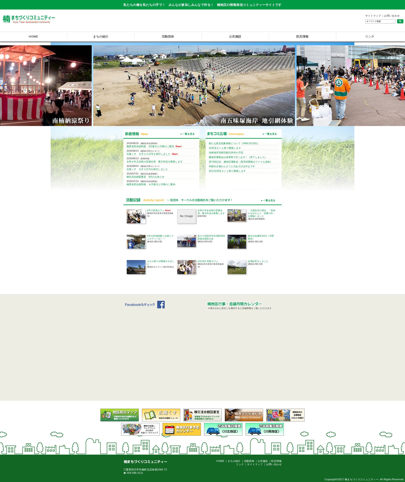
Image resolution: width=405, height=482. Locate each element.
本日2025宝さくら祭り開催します (227, 171)
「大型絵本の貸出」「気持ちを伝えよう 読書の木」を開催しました (261, 213)
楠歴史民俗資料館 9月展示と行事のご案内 (151, 146)
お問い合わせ (392, 15)
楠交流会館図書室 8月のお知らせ (145, 176)
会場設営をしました (258, 261)
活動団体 (168, 36)
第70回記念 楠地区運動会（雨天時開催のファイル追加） (240, 161)
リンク (369, 36)
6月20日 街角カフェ (208, 261)
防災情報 (302, 36)
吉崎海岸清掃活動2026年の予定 (226, 152)
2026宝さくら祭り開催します (225, 148)
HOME (33, 36)
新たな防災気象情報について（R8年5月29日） (234, 143)
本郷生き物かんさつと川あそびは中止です (232, 166)
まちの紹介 (100, 36)
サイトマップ (373, 15)
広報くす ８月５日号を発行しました (147, 169)
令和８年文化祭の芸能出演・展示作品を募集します (155, 161)
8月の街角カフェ (155, 210)
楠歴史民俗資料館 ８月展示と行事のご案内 (151, 184)
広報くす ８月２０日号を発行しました (149, 154)
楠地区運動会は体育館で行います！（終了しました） (238, 157)
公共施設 (235, 36)
